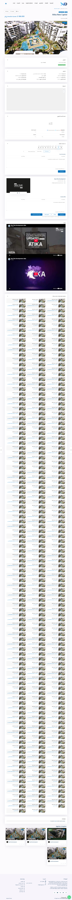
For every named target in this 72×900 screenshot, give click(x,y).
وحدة (66, 12)
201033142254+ (60, 181)
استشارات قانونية (29, 3)
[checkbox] (64, 168)
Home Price (63, 130)
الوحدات (36, 3)
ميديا (23, 3)
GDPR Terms (62, 169)
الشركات (46, 3)
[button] (7, 37)
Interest (34, 134)
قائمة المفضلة (20, 888)
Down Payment (62, 134)
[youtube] (57, 892)
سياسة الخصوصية (9, 898)
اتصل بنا (18, 3)
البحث (14, 3)
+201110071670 (29, 883)
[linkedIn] (60, 892)
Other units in (55, 296)
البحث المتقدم (21, 883)
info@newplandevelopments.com (57, 183)
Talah (49, 838)
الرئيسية (51, 3)
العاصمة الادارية (63, 18)
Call (54, 214)
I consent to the (59, 168)
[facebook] (66, 892)
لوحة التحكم (21, 891)
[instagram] (54, 892)
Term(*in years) (33, 130)
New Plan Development (60, 179)
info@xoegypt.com (41, 885)
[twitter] (63, 892)
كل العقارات (21, 890)
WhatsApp (46, 214)
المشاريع (41, 3)
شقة (63, 8)
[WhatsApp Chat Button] (69, 897)
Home (66, 8)
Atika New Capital (62, 296)
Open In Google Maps (61, 65)
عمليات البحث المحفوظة (19, 885)
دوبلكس (61, 8)
